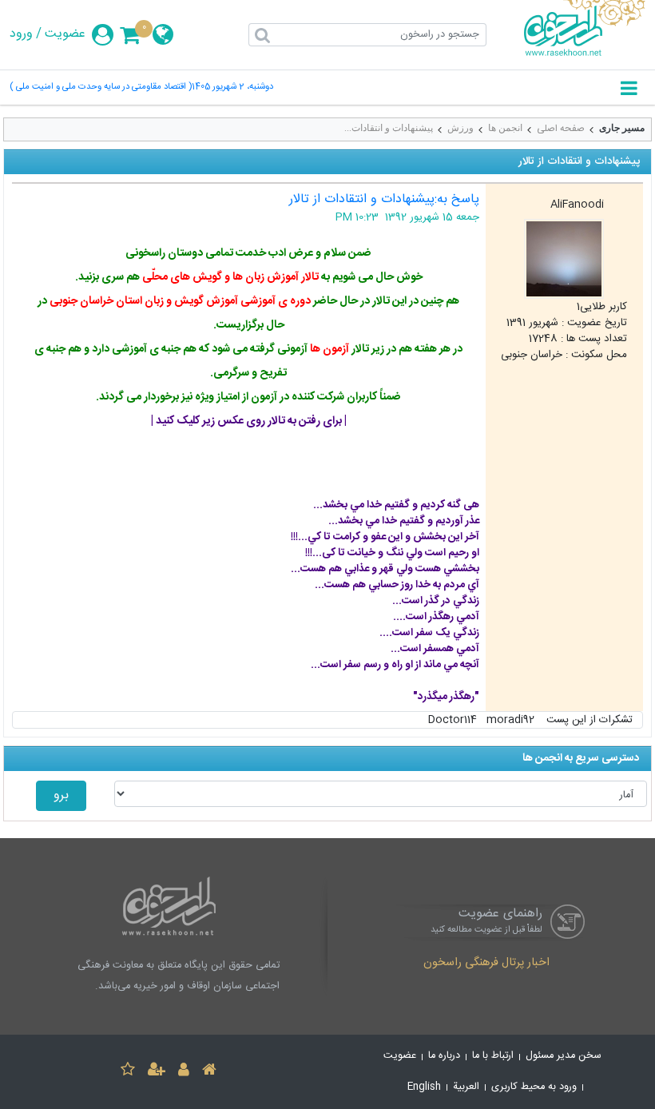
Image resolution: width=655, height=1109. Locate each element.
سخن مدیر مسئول (563, 1055)
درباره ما (444, 1055)
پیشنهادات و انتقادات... (388, 127)
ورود (21, 34)
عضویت (65, 34)
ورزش (460, 127)
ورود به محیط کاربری (534, 1087)
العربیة (466, 1087)
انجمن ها (505, 127)
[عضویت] (156, 1071)
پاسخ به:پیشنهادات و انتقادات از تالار (384, 199)
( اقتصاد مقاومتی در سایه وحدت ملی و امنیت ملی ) (101, 87)
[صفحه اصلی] (209, 1071)
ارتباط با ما (493, 1055)
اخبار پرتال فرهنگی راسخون (486, 963)
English (424, 1087)
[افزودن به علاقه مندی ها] (127, 1071)
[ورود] (184, 1071)
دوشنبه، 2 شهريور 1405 (232, 87)
